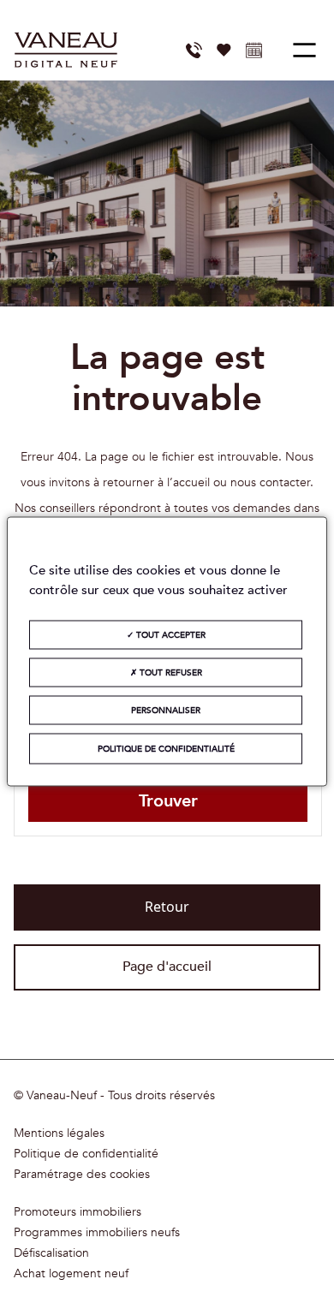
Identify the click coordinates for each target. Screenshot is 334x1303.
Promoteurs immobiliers (77, 1212)
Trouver (168, 800)
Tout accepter (170, 635)
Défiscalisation (51, 1253)
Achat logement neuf (71, 1274)
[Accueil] (66, 50)
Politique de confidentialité (86, 1154)
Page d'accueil (167, 966)
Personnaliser (165, 711)
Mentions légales (59, 1133)
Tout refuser (169, 673)
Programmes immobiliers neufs (97, 1233)
